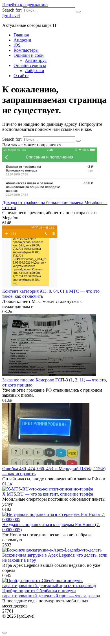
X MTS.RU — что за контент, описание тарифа (47, 494)
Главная (21, 34)
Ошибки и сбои (29, 55)
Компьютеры (26, 50)
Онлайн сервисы (30, 65)
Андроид (22, 40)
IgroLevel (11, 15)
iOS (17, 45)
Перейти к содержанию (25, 4)
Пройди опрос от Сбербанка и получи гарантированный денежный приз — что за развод (51, 593)
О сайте (21, 75)
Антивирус (36, 60)
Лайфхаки (34, 70)
